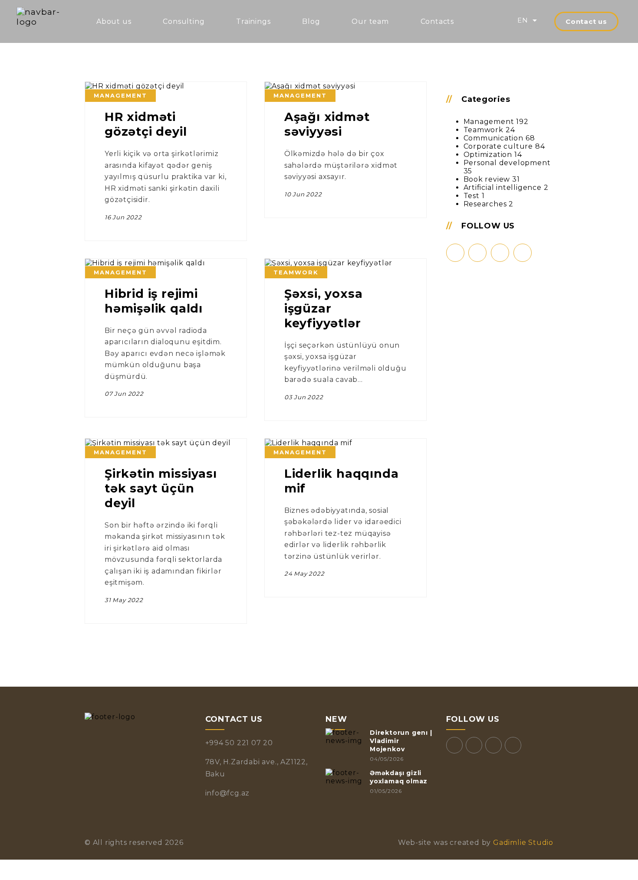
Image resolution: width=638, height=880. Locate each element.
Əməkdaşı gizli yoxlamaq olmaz (399, 777)
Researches (485, 204)
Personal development (507, 163)
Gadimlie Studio (522, 842)
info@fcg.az (227, 793)
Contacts (437, 21)
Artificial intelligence (503, 187)
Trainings (253, 21)
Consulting (183, 21)
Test (472, 196)
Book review (487, 179)
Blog (311, 21)
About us (113, 21)
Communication (493, 138)
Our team (370, 21)
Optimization (488, 154)
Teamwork (483, 130)
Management (489, 121)
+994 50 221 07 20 (239, 743)
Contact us (586, 21)
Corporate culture (498, 146)
